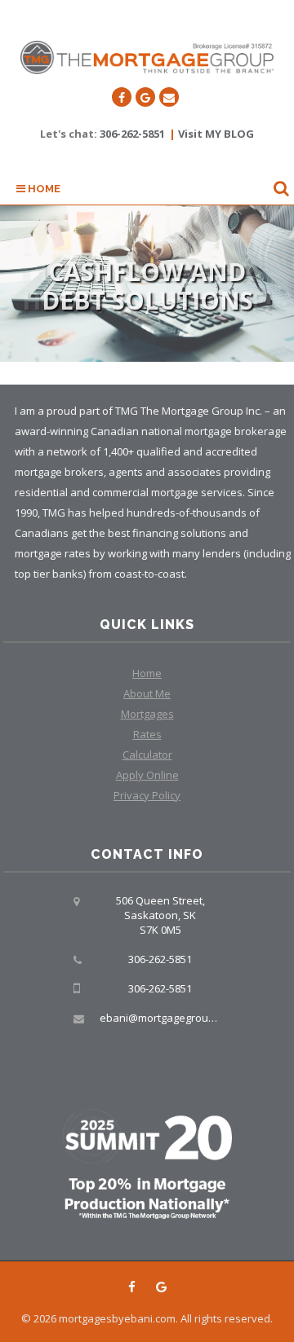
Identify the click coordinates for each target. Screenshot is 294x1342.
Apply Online (147, 775)
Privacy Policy (147, 795)
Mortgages (147, 713)
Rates (147, 734)
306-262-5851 (132, 133)
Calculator (147, 754)
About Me (147, 693)
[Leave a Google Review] (145, 97)
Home (42, 189)
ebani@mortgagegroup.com (169, 1017)
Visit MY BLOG (216, 133)
